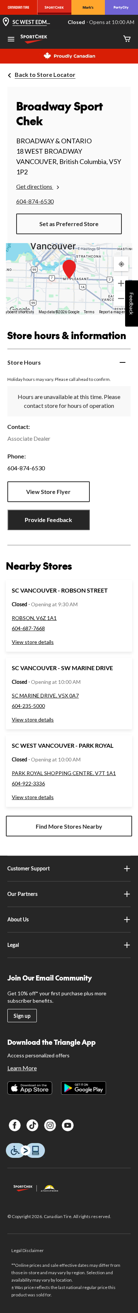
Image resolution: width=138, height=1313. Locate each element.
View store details (33, 642)
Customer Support (28, 868)
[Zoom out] (121, 298)
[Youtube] (68, 1125)
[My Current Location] (121, 263)
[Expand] (122, 362)
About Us (18, 919)
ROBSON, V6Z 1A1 (34, 618)
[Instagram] (50, 1125)
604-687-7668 (28, 628)
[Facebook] (15, 1125)
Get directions (34, 186)
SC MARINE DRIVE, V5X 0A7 (45, 695)
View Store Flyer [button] (48, 491)
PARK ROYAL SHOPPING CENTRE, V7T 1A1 (64, 773)
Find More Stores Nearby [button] (69, 826)
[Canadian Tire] (18, 7)
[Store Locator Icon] (5, 22)
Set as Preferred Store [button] (69, 223)
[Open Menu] (11, 40)
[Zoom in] (121, 283)
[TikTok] (32, 1125)
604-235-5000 (28, 706)
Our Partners (22, 894)
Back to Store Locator (45, 74)
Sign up (22, 1016)
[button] (69, 269)
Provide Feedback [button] (48, 519)
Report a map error (114, 312)
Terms (89, 312)
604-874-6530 (35, 201)
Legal (13, 945)
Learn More (22, 1067)
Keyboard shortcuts (17, 312)
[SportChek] (54, 7)
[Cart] (127, 39)
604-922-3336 (28, 783)
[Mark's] (88, 7)
